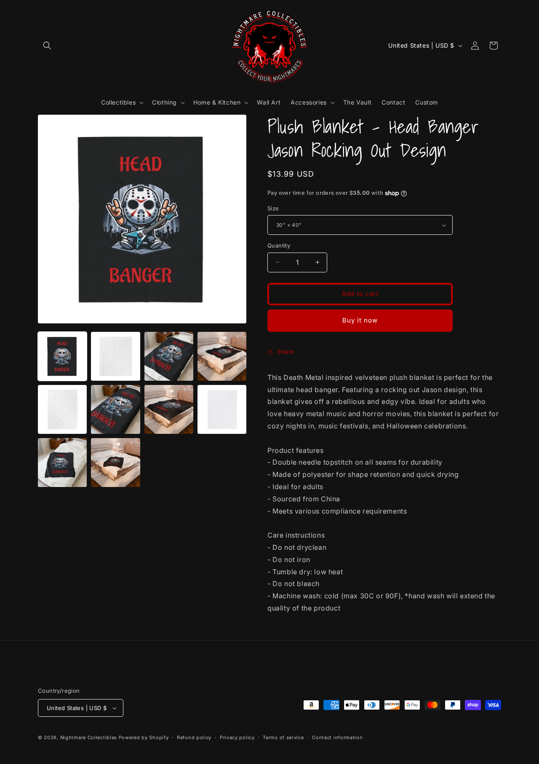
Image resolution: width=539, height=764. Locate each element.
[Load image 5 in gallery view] (168, 356)
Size (273, 208)
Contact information (337, 737)
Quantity (278, 245)
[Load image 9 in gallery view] (168, 409)
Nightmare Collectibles (88, 737)
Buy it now (360, 320)
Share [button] (285, 351)
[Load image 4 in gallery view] (115, 356)
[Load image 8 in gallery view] (115, 409)
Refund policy (194, 737)
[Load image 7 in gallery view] (62, 409)
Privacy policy (237, 737)
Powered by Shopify (144, 737)
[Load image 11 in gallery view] (62, 462)
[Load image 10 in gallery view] (221, 409)
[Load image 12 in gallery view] (115, 462)
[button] (47, 45)
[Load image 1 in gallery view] (62, 356)
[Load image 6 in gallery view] (221, 356)
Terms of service (283, 737)
